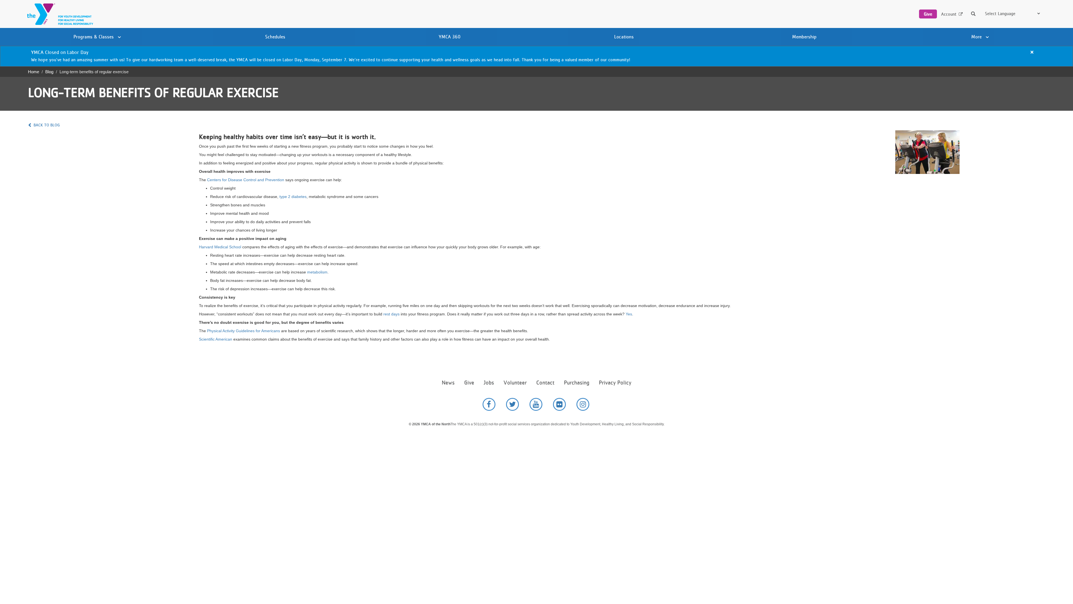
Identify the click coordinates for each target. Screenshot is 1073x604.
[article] (536, 56)
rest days (391, 314)
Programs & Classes (94, 36)
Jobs (489, 382)
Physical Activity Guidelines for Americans (243, 331)
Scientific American (215, 339)
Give (928, 14)
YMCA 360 (449, 36)
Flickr (559, 404)
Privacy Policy (615, 382)
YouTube (536, 404)
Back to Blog (47, 124)
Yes (629, 314)
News (448, 382)
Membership (804, 36)
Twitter (512, 404)
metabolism (317, 272)
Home (33, 71)
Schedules (275, 36)
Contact (545, 382)
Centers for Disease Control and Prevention (245, 180)
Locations (624, 36)
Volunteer (515, 382)
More (977, 36)
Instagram (582, 404)
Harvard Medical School (220, 247)
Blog (49, 71)
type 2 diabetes (293, 196)
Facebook (489, 404)
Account (948, 14)
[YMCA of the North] (59, 14)
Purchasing (576, 382)
